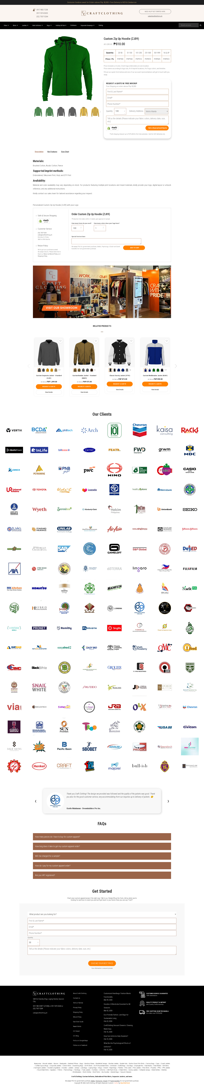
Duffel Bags (121, 1066)
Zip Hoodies (105, 1072)
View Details (49, 392)
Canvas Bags (150, 1063)
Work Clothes (87, 1072)
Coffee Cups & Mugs (42, 1066)
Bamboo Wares (89, 1063)
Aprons (56, 1063)
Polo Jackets (137, 1068)
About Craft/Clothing (79, 993)
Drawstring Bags (78, 1066)
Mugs (100, 1068)
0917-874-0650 (42, 13)
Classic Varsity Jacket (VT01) (120, 375)
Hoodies (64, 1068)
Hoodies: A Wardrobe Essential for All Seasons (117, 1006)
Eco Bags (130, 1066)
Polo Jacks (128, 1068)
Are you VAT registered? (45, 875)
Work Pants (96, 1072)
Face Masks (148, 1066)
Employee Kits (138, 1066)
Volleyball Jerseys (144, 1070)
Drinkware (113, 1066)
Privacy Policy (77, 1007)
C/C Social (76, 1031)
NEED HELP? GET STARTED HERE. (155, 11)
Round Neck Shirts (43, 1070)
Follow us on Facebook (80, 1045)
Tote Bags (77, 1070)
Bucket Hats (124, 1063)
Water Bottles (156, 1070)
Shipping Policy (42, 256)
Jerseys (77, 1068)
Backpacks (63, 1063)
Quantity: (109, 111)
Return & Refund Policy (51, 254)
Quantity (30, 937)
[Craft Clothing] (102, 13)
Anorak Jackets (47, 1063)
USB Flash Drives (112, 1070)
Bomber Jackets (114, 1063)
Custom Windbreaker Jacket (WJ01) (155, 375)
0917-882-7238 (42, 10)
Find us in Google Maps (80, 1040)
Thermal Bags (68, 1070)
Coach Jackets (165, 1063)
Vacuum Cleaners (125, 1072)
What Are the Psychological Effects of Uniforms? (117, 1045)
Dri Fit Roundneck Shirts (101, 1066)
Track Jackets (86, 1070)
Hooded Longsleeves (54, 1068)
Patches (120, 1068)
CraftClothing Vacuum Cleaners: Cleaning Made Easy (118, 1027)
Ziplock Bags (115, 1072)
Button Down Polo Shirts (136, 1063)
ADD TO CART (134, 248)
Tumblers (95, 1070)
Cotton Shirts (67, 1066)
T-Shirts (59, 1070)
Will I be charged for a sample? (47, 856)
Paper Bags (113, 1068)
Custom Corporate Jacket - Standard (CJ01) (49, 377)
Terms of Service (78, 1003)
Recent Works (77, 1026)
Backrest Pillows (73, 1063)
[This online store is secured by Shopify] (112, 128)
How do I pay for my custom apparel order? (52, 865)
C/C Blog (76, 1036)
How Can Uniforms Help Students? (116, 1036)
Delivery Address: (136, 111)
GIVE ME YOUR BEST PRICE (102, 963)
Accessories (37, 1063)
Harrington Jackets (40, 1068)
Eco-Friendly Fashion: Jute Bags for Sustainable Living (116, 1016)
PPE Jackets (166, 1068)
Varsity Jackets (133, 1070)
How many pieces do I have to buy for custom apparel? (57, 837)
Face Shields (157, 1066)
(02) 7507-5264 (42, 16)
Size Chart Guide (78, 1022)
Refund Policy (77, 1017)
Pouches (153, 1068)
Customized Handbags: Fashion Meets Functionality (117, 995)
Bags (81, 1063)
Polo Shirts (145, 1068)
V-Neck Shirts (123, 1070)
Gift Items (166, 1066)
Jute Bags (84, 1068)
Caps (157, 1063)
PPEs (159, 1068)
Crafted (116, 1083)
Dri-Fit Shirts (88, 1066)
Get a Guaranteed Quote (157, 128)
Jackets (71, 1068)
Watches (164, 1070)
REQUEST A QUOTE (48, 386)
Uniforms (102, 1070)
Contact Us (76, 998)
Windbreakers (77, 1072)
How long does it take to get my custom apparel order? (57, 846)
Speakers (53, 1070)
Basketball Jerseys (101, 1063)
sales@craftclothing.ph (155, 16)
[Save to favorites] (60, 341)
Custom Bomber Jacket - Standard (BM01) (84, 377)
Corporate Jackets (55, 1066)
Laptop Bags (93, 1068)
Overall (106, 1068)
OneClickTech (125, 1083)
